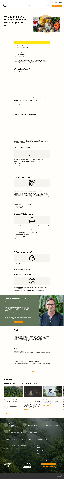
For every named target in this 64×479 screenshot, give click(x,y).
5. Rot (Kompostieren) (21, 56)
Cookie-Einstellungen (25, 475)
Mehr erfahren (18, 321)
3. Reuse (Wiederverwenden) (22, 52)
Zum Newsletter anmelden (47, 466)
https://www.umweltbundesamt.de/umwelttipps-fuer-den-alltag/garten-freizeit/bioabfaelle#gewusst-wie (28, 361)
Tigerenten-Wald (15, 445)
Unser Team (39, 443)
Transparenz (6, 444)
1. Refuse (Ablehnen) (21, 49)
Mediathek (6, 446)
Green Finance (15, 443)
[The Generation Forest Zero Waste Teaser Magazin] (46, 24)
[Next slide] (6, 413)
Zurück (32, 371)
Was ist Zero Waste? (21, 45)
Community (39, 442)
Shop (44, 5)
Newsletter (6, 448)
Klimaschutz (23, 443)
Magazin (34, 5)
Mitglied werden (56, 5)
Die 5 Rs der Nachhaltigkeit (22, 47)
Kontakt (4, 475)
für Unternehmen (53, 2)
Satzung (5, 452)
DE (48, 5)
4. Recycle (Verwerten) (21, 54)
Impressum (9, 475)
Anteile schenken (40, 450)
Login (60, 2)
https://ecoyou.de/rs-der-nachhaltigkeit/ (19, 354)
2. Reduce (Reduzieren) (21, 50)
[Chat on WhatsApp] (32, 467)
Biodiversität (23, 442)
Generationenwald (16, 442)
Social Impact (23, 445)
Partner (38, 445)
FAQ (5, 450)
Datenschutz (14, 475)
